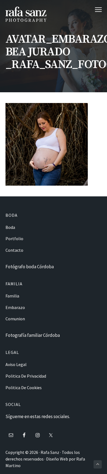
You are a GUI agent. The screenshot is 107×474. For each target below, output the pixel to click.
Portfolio (14, 238)
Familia (12, 296)
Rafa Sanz (50, 452)
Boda (10, 227)
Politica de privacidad (25, 376)
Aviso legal (16, 364)
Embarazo (15, 307)
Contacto (14, 250)
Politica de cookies (23, 387)
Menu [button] (92, 9)
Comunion (15, 318)
